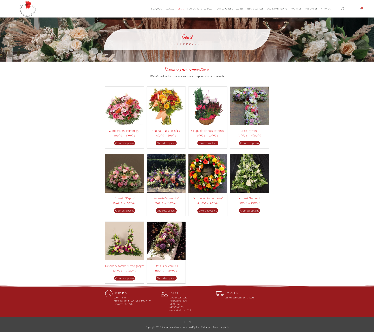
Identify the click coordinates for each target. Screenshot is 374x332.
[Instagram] (190, 322)
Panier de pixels (220, 327)
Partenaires (311, 8)
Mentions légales (190, 327)
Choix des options (124, 143)
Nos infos (296, 8)
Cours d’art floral (277, 8)
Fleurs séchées (255, 8)
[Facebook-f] (184, 322)
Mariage (170, 8)
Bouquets (156, 8)
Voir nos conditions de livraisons (239, 297)
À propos (326, 8)
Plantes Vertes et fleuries (230, 8)
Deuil (180, 8)
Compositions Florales (199, 8)
